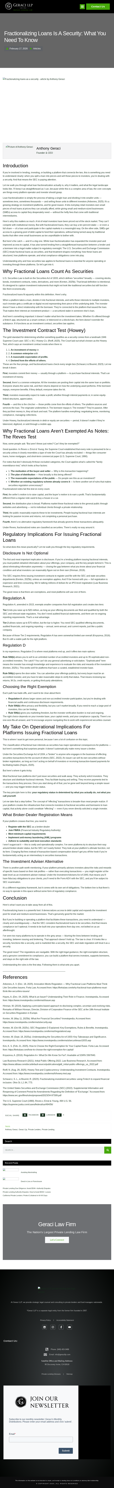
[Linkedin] (44, 1327)
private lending (48, 1129)
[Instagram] (52, 1327)
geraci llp (23, 1129)
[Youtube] (69, 1327)
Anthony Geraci (11, 1129)
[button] (82, 6)
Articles (37, 48)
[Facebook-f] (61, 1327)
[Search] (107, 1150)
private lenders (34, 1129)
